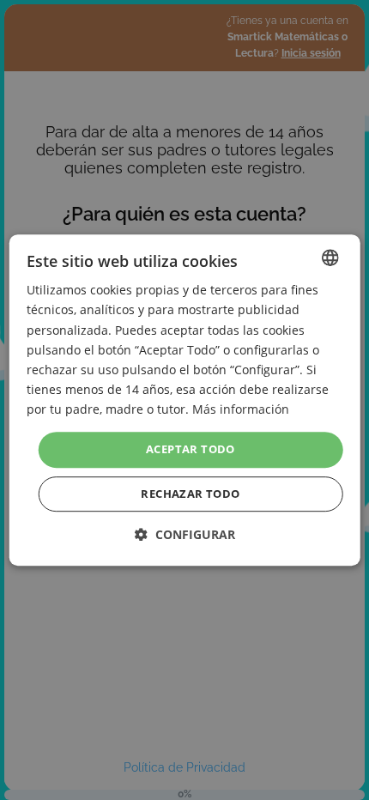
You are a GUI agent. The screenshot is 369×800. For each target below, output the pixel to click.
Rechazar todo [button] (190, 493)
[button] (185, 534)
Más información (240, 409)
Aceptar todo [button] (190, 449)
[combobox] (329, 257)
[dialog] (184, 400)
